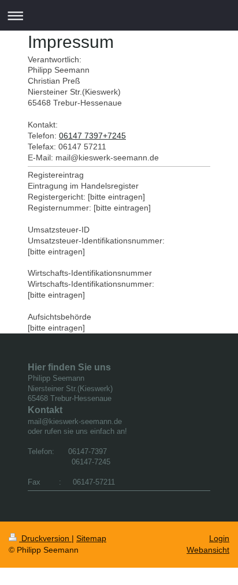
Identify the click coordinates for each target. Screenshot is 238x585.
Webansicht (208, 549)
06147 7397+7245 (92, 135)
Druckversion (45, 538)
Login (219, 538)
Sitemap (91, 538)
